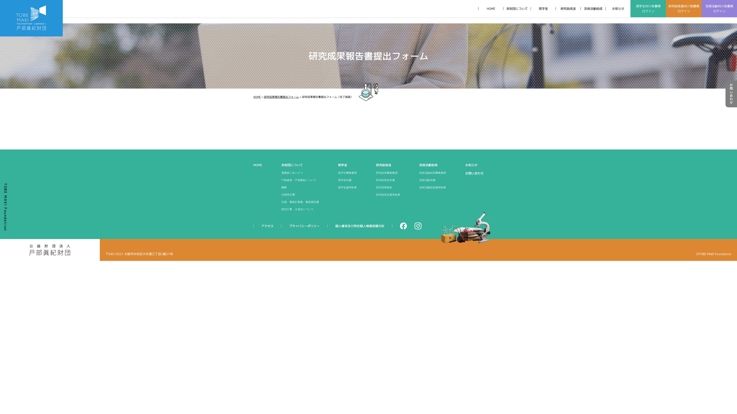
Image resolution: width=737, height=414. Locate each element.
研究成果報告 (384, 187)
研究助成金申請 (385, 180)
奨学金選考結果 (347, 187)
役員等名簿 (288, 194)
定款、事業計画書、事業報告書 (300, 202)
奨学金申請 (344, 180)
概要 (284, 187)
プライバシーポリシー (304, 226)
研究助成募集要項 (386, 173)
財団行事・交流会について (297, 209)
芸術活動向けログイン (719, 8)
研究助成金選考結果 (388, 194)
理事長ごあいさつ (292, 173)
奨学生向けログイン (648, 8)
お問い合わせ (731, 93)
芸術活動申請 (427, 180)
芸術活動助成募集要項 (432, 173)
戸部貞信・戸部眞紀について (298, 180)
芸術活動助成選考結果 (432, 187)
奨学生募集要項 (347, 173)
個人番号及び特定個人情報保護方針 (359, 226)
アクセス (267, 226)
